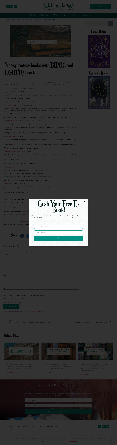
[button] (85, 201)
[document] (58, 222)
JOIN (58, 238)
